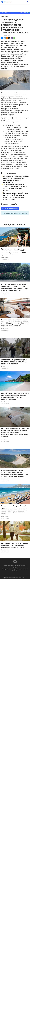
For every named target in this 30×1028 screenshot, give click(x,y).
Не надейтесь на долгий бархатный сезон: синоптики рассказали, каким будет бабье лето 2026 (14, 545)
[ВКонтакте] (2, 38)
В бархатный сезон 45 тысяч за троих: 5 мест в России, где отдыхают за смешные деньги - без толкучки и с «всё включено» (14, 473)
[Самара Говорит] (7, 2)
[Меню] (27, 2)
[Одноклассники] (7, 38)
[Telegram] (5, 38)
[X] (9, 38)
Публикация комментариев (11, 577)
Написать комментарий (10, 208)
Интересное (4, 257)
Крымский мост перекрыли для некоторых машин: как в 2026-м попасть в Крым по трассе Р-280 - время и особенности (14, 252)
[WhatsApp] (14, 38)
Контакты (21, 577)
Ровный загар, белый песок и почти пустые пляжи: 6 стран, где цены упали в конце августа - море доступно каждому (15, 396)
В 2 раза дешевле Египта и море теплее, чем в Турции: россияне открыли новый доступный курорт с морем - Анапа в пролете (14, 287)
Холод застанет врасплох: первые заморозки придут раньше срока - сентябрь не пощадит (14, 362)
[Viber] (12, 38)
